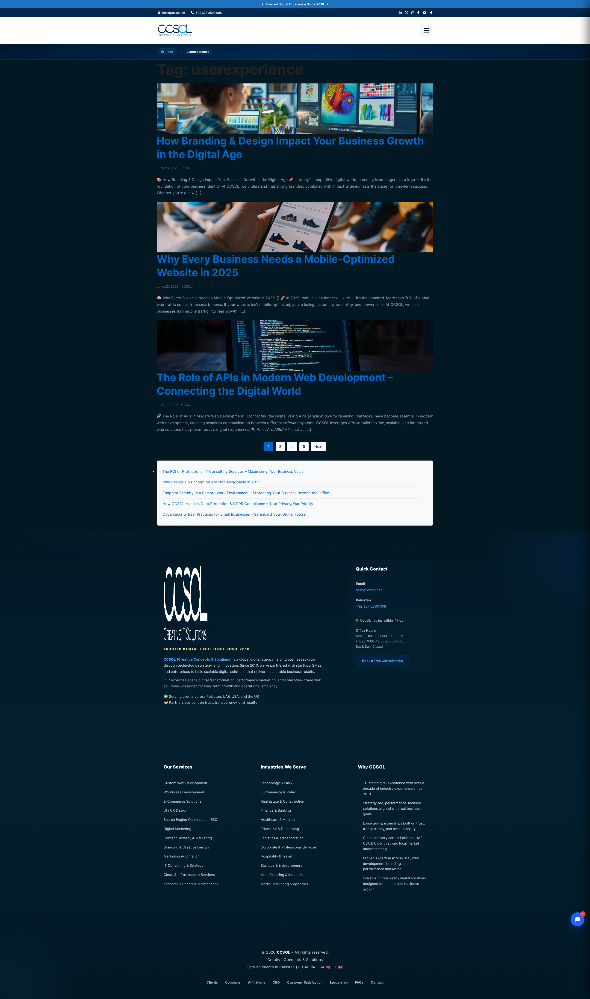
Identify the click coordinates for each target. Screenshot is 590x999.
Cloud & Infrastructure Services (189, 875)
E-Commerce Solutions (182, 801)
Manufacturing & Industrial (282, 875)
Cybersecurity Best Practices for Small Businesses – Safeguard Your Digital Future (234, 514)
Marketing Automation (182, 856)
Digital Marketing (177, 829)
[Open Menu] (426, 30)
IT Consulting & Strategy (183, 865)
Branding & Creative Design (186, 847)
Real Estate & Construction (282, 801)
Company (233, 982)
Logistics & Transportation (282, 838)
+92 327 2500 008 (371, 606)
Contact (377, 982)
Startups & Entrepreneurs (281, 865)
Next (318, 446)
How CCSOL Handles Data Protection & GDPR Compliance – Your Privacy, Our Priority (237, 503)
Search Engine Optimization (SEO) (191, 820)
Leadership (339, 982)
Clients (212, 982)
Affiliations (256, 982)
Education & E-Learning (280, 829)
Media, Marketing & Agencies (284, 884)
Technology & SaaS (276, 783)
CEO (276, 982)
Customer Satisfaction (305, 982)
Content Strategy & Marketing (188, 838)
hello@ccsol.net (369, 590)
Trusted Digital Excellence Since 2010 (295, 4)
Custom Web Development (185, 783)
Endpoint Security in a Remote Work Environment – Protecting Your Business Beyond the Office (245, 493)
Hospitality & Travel (276, 856)
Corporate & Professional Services (289, 847)
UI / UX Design (175, 810)
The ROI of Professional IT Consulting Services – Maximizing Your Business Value (233, 471)
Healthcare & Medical (278, 820)
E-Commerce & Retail (278, 792)
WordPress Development (184, 792)
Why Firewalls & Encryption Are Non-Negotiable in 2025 (211, 482)
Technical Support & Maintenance (191, 884)
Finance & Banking (276, 810)
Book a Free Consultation (382, 661)
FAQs (359, 982)
